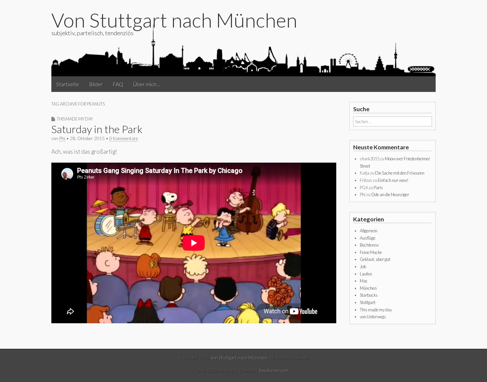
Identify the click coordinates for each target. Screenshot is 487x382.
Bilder (96, 84)
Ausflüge (367, 238)
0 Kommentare (123, 138)
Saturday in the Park (96, 128)
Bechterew (369, 245)
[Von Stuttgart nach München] (243, 49)
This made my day (75, 118)
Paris (378, 187)
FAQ (118, 84)
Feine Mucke (371, 252)
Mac (364, 280)
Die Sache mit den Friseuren (399, 173)
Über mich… (146, 84)
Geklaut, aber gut (375, 259)
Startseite (67, 84)
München (368, 288)
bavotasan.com (274, 370)
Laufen (366, 273)
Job (363, 266)
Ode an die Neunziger (390, 194)
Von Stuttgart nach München (174, 20)
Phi (62, 138)
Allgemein (368, 230)
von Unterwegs (373, 316)
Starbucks (369, 295)
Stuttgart (367, 302)
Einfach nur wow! (393, 180)
